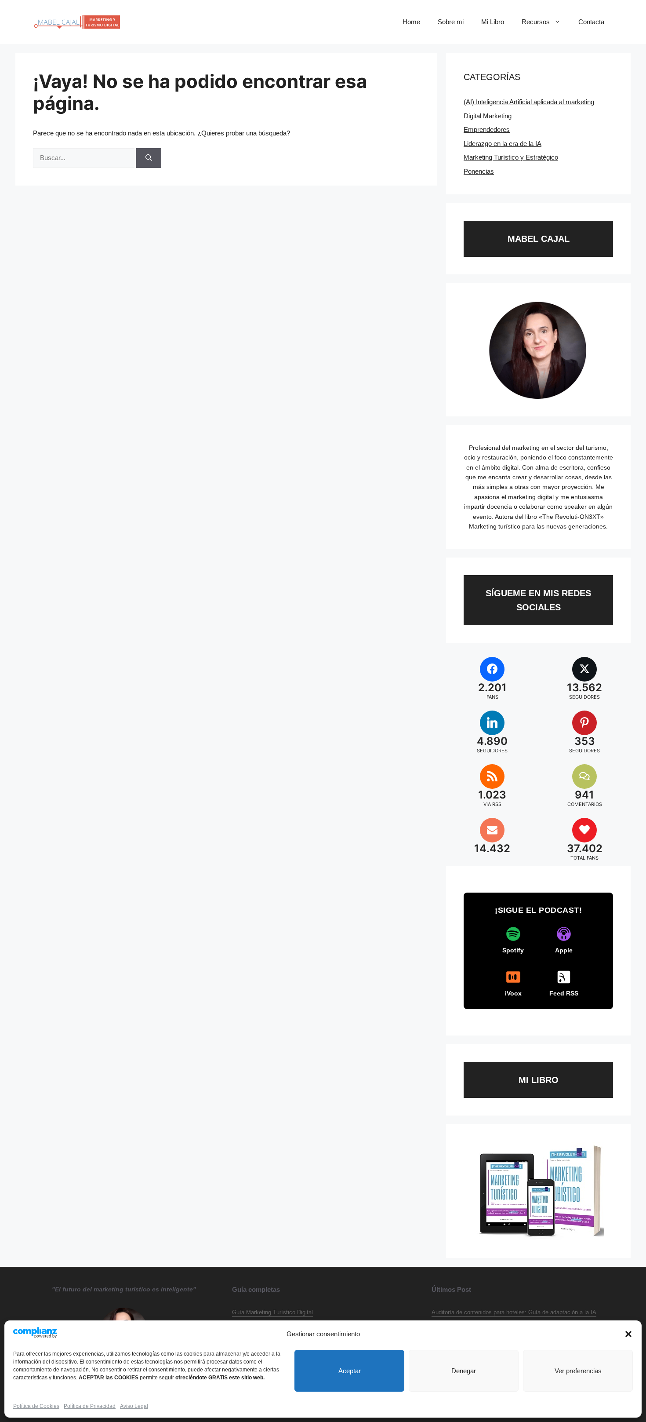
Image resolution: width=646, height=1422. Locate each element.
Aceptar (349, 1371)
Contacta (591, 22)
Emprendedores (487, 129)
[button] (628, 1334)
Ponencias (479, 171)
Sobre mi (451, 22)
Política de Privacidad (90, 1406)
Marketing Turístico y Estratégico (511, 157)
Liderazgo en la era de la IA (502, 143)
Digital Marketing (488, 116)
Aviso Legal (134, 1406)
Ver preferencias (578, 1371)
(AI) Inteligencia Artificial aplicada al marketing (529, 102)
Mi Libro (492, 22)
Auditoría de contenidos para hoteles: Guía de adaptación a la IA (514, 1312)
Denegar (463, 1371)
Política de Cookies (36, 1406)
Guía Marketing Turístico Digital (272, 1312)
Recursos (536, 22)
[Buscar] (148, 158)
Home (411, 22)
